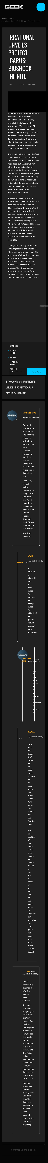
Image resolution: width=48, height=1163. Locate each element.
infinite (13, 357)
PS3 (22, 85)
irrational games (14, 363)
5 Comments (18, 371)
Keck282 (31, 732)
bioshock (14, 346)
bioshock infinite (14, 351)
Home (4, 18)
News (11, 18)
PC (17, 85)
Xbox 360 (31, 85)
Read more (36, 371)
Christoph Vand (29, 412)
